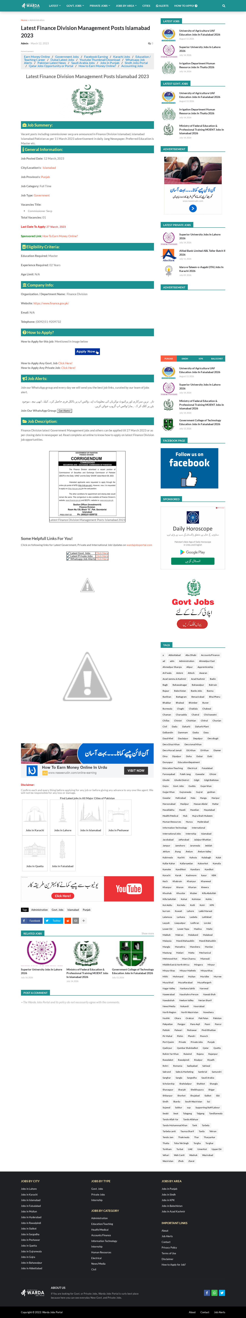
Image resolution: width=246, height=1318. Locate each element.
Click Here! (65, 363)
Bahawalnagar (180, 684)
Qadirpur (167, 1047)
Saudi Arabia (207, 1077)
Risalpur (198, 1059)
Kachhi (181, 857)
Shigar (211, 1089)
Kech (165, 881)
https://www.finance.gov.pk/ (51, 303)
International (198, 827)
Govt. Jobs (57, 909)
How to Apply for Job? (174, 1264)
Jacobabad (168, 839)
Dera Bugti (213, 738)
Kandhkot (181, 869)
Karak (178, 875)
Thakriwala (183, 1137)
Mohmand (178, 976)
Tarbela (205, 1125)
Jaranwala (195, 845)
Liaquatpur (180, 922)
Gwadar (167, 797)
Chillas (166, 720)
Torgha (197, 1143)
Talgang (200, 1113)
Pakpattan (168, 1024)
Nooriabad (199, 1006)
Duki (209, 756)
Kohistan (196, 899)
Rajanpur (213, 1053)
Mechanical (205, 952)
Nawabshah (169, 1000)
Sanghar (167, 1077)
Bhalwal (180, 702)
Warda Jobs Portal (52, 1312)
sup (189, 1107)
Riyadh (210, 1059)
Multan (191, 976)
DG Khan (191, 750)
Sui (208, 1101)
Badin (213, 678)
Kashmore (191, 875)
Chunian (217, 720)
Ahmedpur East (207, 661)
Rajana (200, 1053)
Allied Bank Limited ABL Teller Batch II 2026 (202, 252)
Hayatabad (209, 809)
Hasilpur (184, 803)
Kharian (192, 887)
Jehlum (166, 851)
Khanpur (167, 887)
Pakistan (217, 1018)
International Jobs (172, 833)
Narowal (204, 988)
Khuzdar (180, 893)
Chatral (195, 714)
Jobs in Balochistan (172, 1205)
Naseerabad (169, 994)
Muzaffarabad (185, 982)
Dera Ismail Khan (193, 744)
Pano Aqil (195, 1024)
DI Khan (204, 750)
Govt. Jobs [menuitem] (73, 5)
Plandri (191, 1036)
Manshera (195, 946)
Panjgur (181, 1024)
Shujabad (195, 1095)
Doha (189, 756)
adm (172, 661)
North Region (169, 1012)
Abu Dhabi (190, 655)
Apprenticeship (205, 667)
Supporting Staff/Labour (207, 1107)
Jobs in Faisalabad (31, 1205)
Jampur (166, 845)
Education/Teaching (173, 768)
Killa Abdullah (209, 893)
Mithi (165, 976)
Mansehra (180, 946)
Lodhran (194, 922)
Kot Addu (167, 905)
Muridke (204, 976)
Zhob (181, 1161)
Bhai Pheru (214, 696)
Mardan (209, 946)
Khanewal (206, 881)
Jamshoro (180, 845)
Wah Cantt (179, 1155)
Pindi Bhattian (209, 1030)
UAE (190, 1149)
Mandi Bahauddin (185, 940)
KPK (201, 358)
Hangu (203, 797)
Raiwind (188, 1053)
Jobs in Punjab (109, 63)
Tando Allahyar (190, 1119)
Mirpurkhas (207, 970)
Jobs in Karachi (29, 1194)
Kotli (192, 905)
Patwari (178, 1030)
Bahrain (213, 684)
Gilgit (196, 780)
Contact (166, 1241)
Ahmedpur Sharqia (172, 667)
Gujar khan (206, 786)
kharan (180, 887)
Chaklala (193, 708)
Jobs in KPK (168, 1200)
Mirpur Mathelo (188, 970)
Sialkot (207, 1095)
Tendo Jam (168, 1137)
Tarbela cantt (169, 1131)
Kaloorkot (203, 863)
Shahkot (201, 1083)
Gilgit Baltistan (211, 780)
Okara (178, 1018)
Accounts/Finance (210, 655)
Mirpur (211, 964)
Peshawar (192, 1030)
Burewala (167, 708)
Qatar (206, 1047)
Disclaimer (167, 1259)
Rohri (165, 1065)
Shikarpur (168, 1095)
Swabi (166, 1113)
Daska (196, 732)
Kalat (218, 857)
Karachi (166, 875)
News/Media (169, 1006)
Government (42, 195)
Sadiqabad (192, 1065)
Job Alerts (167, 1236)
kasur (204, 875)
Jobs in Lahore (29, 1188)
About (165, 1230)
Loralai (207, 922)
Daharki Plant (202, 726)
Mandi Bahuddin (207, 940)
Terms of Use (169, 1253)
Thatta (166, 1143)
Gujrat (199, 792)
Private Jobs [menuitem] (99, 5)
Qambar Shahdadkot (187, 1047)
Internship (191, 833)
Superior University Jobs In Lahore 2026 (41, 971)
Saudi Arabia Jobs (83, 63)
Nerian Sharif (205, 1000)
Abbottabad (175, 655)
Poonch (204, 1036)
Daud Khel (168, 738)
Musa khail (168, 982)
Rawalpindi (183, 1059)
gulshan (211, 792)
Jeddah (208, 845)
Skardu (176, 1101)
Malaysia (167, 940)
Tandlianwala (215, 1113)
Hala (193, 797)
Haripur (216, 797)
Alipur (189, 667)
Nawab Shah (209, 994)
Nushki (166, 1018)
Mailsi (209, 928)
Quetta (217, 1047)
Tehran (212, 1131)
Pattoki (166, 1030)
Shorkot (181, 1095)
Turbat (179, 1149)
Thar (196, 1137)
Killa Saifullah (169, 899)
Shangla (214, 1083)
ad (164, 661)
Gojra (165, 786)
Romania (177, 1065)
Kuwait (178, 911)
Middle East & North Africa (176, 964)
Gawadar (200, 774)
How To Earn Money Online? (60, 236)
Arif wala (167, 672)
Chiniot (178, 720)
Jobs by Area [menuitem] (125, 5)
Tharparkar (209, 1137)
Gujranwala (185, 792)
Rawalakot (168, 1059)
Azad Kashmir (198, 678)
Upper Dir (217, 1149)
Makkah (167, 934)
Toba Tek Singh (181, 1143)
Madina (198, 928)
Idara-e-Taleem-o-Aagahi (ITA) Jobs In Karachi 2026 (201, 268)
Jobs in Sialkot (29, 1228)
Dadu (174, 726)
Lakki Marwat (205, 911)
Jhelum (189, 851)
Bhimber (193, 702)
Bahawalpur (198, 684)
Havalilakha (168, 809)
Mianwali (205, 958)
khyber (193, 893)
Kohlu (209, 899)
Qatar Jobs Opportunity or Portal (51, 66)
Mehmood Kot (170, 958)
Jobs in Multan (29, 1211)
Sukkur (178, 1107)
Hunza (189, 821)
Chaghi (180, 708)
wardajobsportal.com (139, 544)
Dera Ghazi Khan (171, 744)
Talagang (187, 1113)
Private (182, 1042)
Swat (175, 1113)
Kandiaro (195, 869)
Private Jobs (197, 1042)
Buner (205, 702)
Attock (191, 672)
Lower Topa (183, 928)
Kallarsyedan (186, 863)
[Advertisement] (87, 776)
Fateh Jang (185, 774)
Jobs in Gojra (28, 1256)
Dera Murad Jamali (172, 750)
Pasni (207, 1024)
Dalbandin (168, 732)
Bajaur (166, 690)
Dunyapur (168, 762)
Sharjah (182, 1089)
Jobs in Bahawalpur (31, 1262)
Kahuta (193, 857)
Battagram (181, 696)
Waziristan (168, 1161)
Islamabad (49, 167)
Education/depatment (189, 762)
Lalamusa (167, 917)
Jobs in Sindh (169, 1194)
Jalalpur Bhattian (202, 839)
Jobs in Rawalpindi (31, 1222)
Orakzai (190, 1018)
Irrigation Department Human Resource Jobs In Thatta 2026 (197, 65)
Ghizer (212, 774)
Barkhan (167, 696)
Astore (179, 672)
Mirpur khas (169, 970)
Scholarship (169, 1083)
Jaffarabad (183, 839)
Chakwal (206, 708)
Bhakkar (167, 702)
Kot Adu (181, 905)
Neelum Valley (186, 1000)
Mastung (167, 952)
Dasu (206, 732)
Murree (217, 976)
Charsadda (181, 714)
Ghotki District (181, 780)
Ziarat (191, 1161)
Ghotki (166, 780)
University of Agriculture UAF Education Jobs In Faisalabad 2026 (199, 32)
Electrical (192, 768)
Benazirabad (197, 696)
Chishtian (191, 720)
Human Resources (172, 821)
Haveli (182, 809)
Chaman (167, 714)
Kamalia (217, 863)
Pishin (180, 1036)
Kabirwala (168, 857)
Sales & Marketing (184, 1071)
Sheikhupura (197, 1089)
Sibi (218, 1095)
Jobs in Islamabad (30, 1200)
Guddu (192, 786)
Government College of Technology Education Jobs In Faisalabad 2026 (133, 971)
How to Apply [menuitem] (184, 5)
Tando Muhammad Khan (175, 1125)
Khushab (167, 893)
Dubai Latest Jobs (62, 59)
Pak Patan (203, 1018)
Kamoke (167, 869)
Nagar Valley (169, 988)
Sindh (185, 358)
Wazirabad (207, 1155)
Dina (165, 756)
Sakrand (167, 1071)
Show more (148, 933)
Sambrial (202, 1071)
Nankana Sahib (187, 988)
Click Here (102, 553)
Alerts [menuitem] (163, 5)
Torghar (209, 1143)
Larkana (181, 917)
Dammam (183, 732)
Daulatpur (183, 738)
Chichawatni (210, 714)
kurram (166, 911)
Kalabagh (206, 857)
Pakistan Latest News (51, 63)
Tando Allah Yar (170, 1119)
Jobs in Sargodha (30, 1234)
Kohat (184, 899)
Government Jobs (67, 56)
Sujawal (166, 1107)
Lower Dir (168, 928)
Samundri (217, 1071)
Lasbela (193, 917)
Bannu (210, 690)
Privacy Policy (169, 1247)
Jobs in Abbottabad (31, 1268)
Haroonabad (169, 803)
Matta (191, 952)
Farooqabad (169, 774)
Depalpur (198, 738)
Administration (37, 20)
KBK (214, 875)
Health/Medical (170, 815)
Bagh (165, 684)
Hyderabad (203, 821)
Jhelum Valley (204, 851)
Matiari (180, 952)
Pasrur (218, 1024)
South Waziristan (193, 1101)
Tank (194, 1125)
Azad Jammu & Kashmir (174, 678)
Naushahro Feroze (189, 994)
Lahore (190, 911)
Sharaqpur (168, 1089)
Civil (165, 726)
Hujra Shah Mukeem (202, 815)
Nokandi (184, 1006)
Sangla (179, 1077)
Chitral (204, 720)
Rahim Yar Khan (171, 1053)
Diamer (217, 750)
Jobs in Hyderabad (31, 1217)
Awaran (203, 672)
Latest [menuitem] (53, 5)
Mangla (166, 946)
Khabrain (177, 881)
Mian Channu (189, 958)
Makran (179, 934)
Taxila (201, 1131)
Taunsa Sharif (187, 1131)
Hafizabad (180, 797)
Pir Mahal (167, 1036)
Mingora (198, 964)
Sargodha (192, 1077)
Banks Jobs (196, 690)
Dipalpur (176, 756)
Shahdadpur (185, 1083)
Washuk (193, 1155)
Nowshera (208, 1012)
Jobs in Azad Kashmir (173, 1211)
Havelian (194, 809)
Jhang (178, 851)
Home (24, 20)
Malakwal (208, 934)
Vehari (166, 1155)
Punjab (45, 177)
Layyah (166, 922)
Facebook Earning (96, 56)
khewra (205, 887)
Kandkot (209, 869)
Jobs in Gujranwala (31, 1251)
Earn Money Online (37, 56)
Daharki (186, 726)
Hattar (215, 803)
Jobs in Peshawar (30, 1239)
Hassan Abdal (200, 803)
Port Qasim (168, 1042)
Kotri (202, 905)
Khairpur (191, 881)
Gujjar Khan (169, 792)
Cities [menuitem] (146, 5)
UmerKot (202, 1149)
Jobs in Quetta (29, 1245)
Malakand (193, 934)
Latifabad (206, 917)
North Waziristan (189, 1012)
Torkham (167, 1149)
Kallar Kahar (169, 863)
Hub (185, 815)
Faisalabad (207, 768)
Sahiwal (206, 1065)
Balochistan (180, 690)
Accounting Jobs (132, 66)
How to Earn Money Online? (97, 66)
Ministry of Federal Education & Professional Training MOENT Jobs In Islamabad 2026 (87, 973)
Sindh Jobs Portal (136, 63)
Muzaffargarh (204, 982)
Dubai (199, 756)
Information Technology (175, 827)
